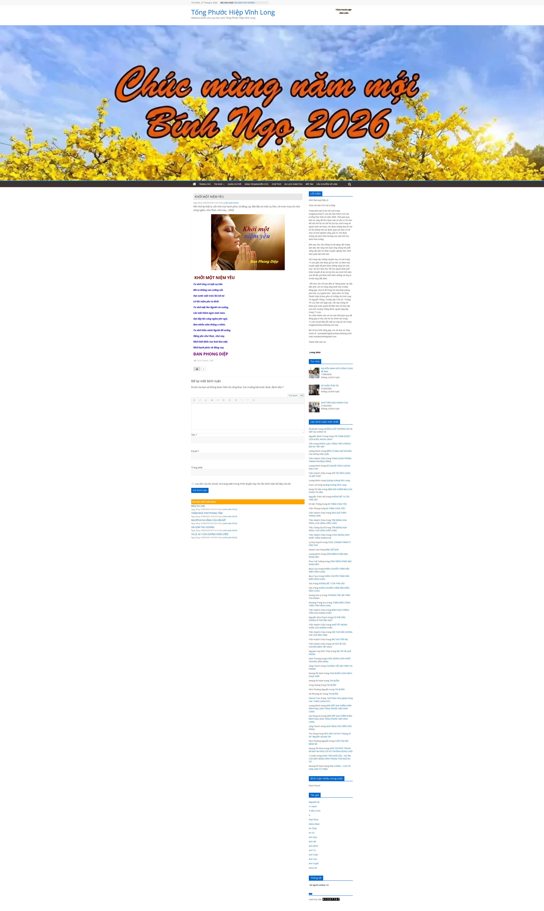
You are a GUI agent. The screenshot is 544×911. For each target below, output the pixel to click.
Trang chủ (205, 184)
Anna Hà (313, 868)
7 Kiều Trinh (314, 810)
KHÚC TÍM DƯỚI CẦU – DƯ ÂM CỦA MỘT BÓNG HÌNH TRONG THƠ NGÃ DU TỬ (330, 758)
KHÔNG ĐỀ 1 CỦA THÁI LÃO (332, 583)
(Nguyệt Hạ (314, 802)
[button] (194, 400)
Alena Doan (314, 824)
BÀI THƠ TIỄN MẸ (340, 639)
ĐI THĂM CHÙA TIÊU (337, 504)
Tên (194, 434)
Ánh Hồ (312, 841)
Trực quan (293, 395)
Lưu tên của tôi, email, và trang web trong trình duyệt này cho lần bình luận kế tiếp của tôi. (243, 483)
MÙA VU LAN (198, 506)
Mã (302, 395)
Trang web (196, 467)
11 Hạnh (313, 806)
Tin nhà (218, 184)
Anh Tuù (313, 859)
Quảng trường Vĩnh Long (338, 480)
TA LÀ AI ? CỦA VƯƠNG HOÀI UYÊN (209, 534)
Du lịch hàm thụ (293, 184)
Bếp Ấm (309, 184)
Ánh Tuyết (313, 863)
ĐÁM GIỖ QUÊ (332, 549)
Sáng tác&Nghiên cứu (256, 184)
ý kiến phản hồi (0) (231, 203)
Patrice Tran (314, 698)
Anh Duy (313, 837)
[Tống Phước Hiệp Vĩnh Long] (194, 184)
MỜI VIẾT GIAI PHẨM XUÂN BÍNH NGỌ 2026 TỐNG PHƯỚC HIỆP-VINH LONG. (330, 708)
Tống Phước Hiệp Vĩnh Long (233, 12)
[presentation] (194, 400)
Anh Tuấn (313, 854)
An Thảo (313, 828)
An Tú (311, 832)
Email (195, 451)
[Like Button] (196, 369)
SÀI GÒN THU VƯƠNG (202, 527)
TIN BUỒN (334, 680)
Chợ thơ (276, 184)
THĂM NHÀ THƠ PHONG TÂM (206, 513)
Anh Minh (313, 846)
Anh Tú (312, 850)
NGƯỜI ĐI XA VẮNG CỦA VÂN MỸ (249, 2)
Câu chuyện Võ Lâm (326, 184)
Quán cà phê (234, 184)
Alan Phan (313, 819)
